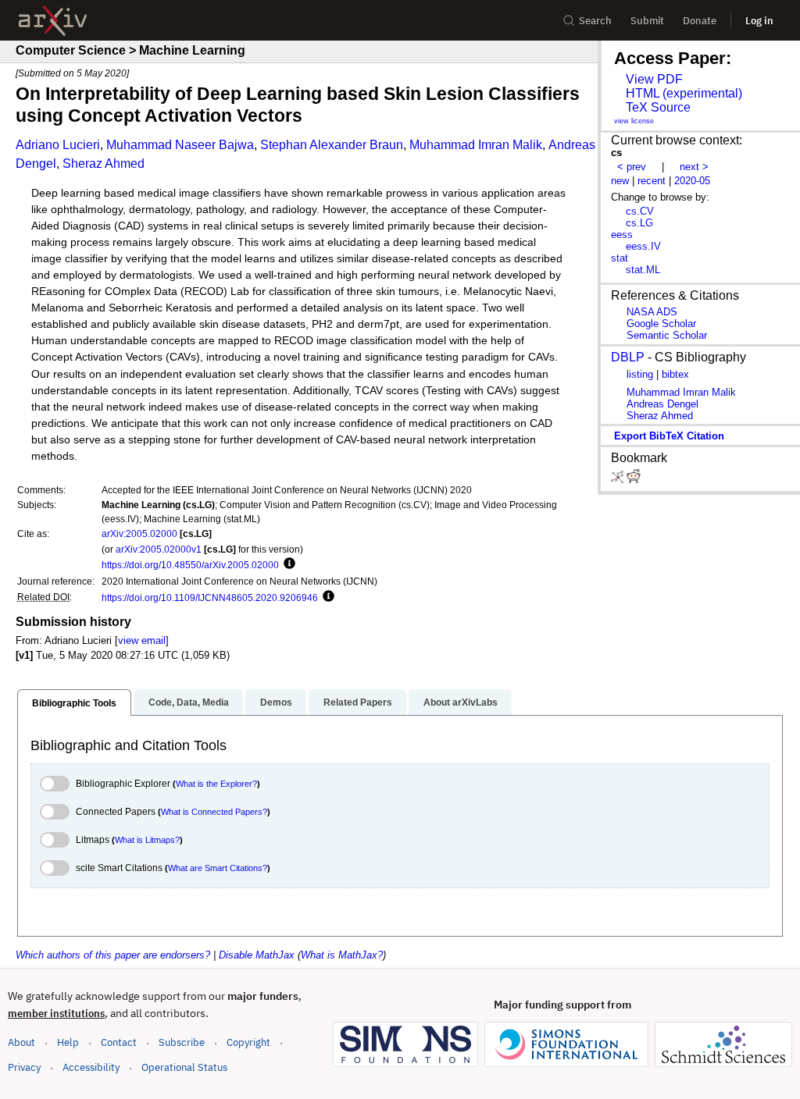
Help (68, 1042)
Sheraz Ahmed (103, 163)
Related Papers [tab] (357, 702)
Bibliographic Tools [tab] (74, 703)
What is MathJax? (342, 955)
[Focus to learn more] (287, 564)
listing (640, 374)
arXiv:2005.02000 (139, 533)
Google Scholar (661, 323)
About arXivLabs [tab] (460, 702)
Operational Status (184, 1067)
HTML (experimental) (684, 93)
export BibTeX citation (669, 436)
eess (622, 234)
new (620, 181)
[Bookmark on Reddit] (634, 479)
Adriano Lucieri (58, 144)
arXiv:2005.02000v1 (159, 549)
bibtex (675, 374)
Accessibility (91, 1067)
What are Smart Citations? (217, 868)
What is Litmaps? (147, 840)
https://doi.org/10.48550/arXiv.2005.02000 (190, 565)
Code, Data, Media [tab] (188, 702)
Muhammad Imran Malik (475, 144)
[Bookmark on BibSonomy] (619, 479)
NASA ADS (652, 312)
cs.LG (639, 223)
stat (619, 258)
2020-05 (692, 181)
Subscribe (182, 1042)
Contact (119, 1042)
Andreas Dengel (662, 404)
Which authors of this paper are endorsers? (113, 955)
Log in (759, 20)
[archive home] (53, 20)
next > (694, 166)
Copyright (248, 1042)
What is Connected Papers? (214, 811)
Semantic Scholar (667, 335)
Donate (699, 20)
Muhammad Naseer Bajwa (180, 144)
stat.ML (643, 270)
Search (595, 20)
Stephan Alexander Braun (331, 144)
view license (634, 121)
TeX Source (658, 107)
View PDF (654, 79)
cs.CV (640, 211)
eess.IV (643, 246)
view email (142, 640)
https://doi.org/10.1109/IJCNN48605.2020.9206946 (210, 597)
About (21, 1042)
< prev (631, 166)
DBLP (628, 357)
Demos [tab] (276, 702)
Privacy (24, 1067)
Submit (647, 20)
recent (652, 181)
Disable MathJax (257, 955)
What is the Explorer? (216, 783)
